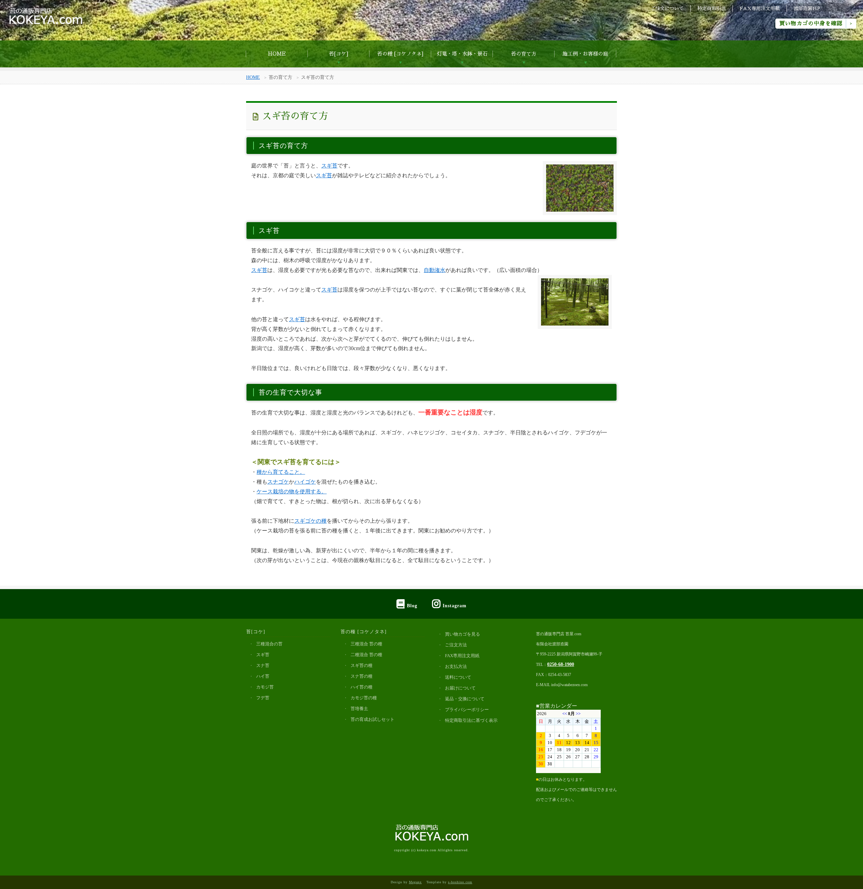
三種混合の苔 (269, 643)
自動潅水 (434, 270)
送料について (458, 677)
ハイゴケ (305, 482)
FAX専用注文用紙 (760, 8)
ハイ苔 (262, 676)
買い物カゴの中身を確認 (810, 23)
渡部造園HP (807, 8)
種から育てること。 (281, 472)
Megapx (415, 882)
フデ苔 (262, 697)
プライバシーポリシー (467, 709)
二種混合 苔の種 (366, 654)
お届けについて (460, 688)
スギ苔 (329, 165)
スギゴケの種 (310, 521)
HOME (277, 53)
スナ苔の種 (362, 676)
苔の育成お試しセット (372, 719)
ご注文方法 (456, 644)
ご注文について (667, 8)
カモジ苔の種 (364, 697)
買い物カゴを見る (462, 634)
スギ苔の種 (362, 665)
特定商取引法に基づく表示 (471, 720)
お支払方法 (456, 666)
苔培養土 (359, 708)
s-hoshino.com (460, 882)
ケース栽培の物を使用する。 (292, 491)
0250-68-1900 (560, 664)
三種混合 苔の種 (366, 643)
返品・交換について (464, 698)
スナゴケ (278, 482)
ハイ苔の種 (362, 686)
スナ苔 (262, 665)
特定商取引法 (711, 8)
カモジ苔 (265, 686)
